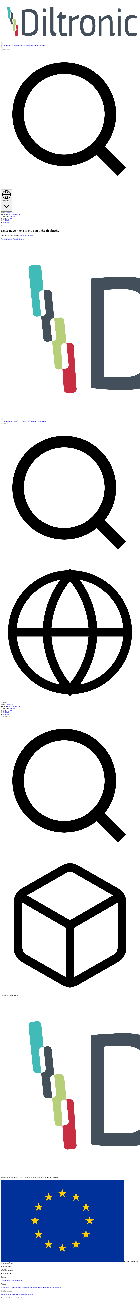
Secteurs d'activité (24, 45)
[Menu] (1, 44)
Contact (44, 45)
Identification (19, 1287)
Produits (9, 45)
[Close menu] (1, 419)
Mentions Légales (16, 1280)
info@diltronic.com (26, 235)
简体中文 (8, 712)
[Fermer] (1, 50)
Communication (50, 1287)
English (12, 708)
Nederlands (16, 706)
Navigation (41, 1287)
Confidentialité (5, 1280)
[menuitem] (9, 212)
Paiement (27, 1287)
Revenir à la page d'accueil (9, 239)
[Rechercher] (1, 48)
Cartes (13, 1287)
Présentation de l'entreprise (9, 1294)
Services (59, 1287)
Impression (33, 1287)
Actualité (15, 45)
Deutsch (9, 710)
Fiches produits (28, 1294)
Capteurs (7, 1287)
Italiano (6, 714)
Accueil (3, 45)
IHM (2, 1287)
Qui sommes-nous (36, 45)
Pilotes (20, 1294)
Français (8, 705)
